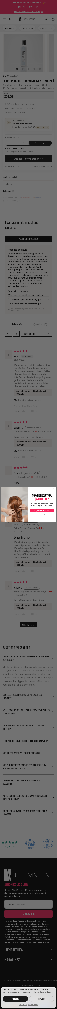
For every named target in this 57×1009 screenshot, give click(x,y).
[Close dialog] (54, 488)
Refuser (41, 998)
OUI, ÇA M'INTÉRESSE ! (42, 511)
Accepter (15, 998)
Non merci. (42, 515)
